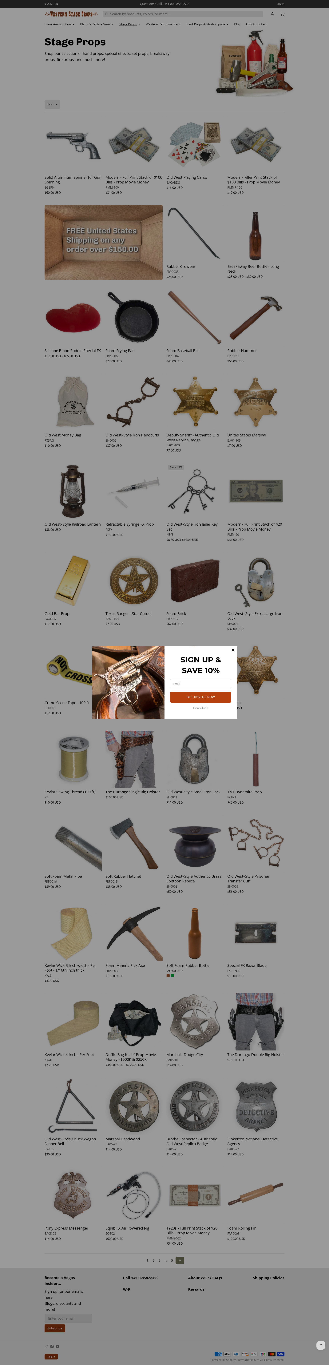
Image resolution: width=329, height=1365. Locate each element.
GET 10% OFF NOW (201, 697)
